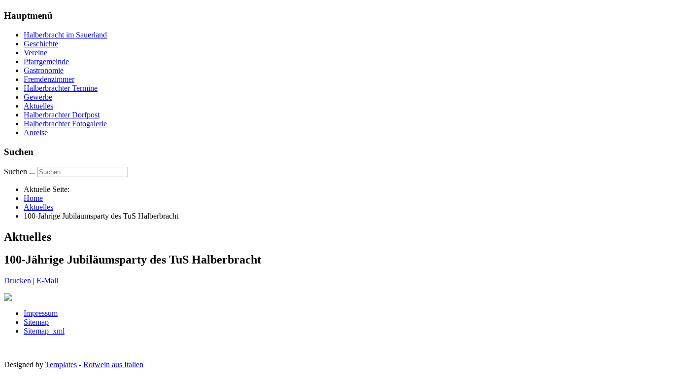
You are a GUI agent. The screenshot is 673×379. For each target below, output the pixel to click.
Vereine (35, 52)
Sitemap (36, 322)
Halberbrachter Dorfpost (62, 115)
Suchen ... (19, 171)
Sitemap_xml (44, 331)
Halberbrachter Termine (61, 88)
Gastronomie (44, 70)
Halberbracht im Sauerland (65, 35)
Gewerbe (38, 97)
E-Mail (47, 280)
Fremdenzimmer (49, 79)
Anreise (36, 132)
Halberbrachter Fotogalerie (65, 123)
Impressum (41, 313)
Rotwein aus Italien (113, 364)
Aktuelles (38, 106)
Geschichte (41, 43)
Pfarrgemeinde (46, 61)
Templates (61, 364)
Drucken (17, 280)
